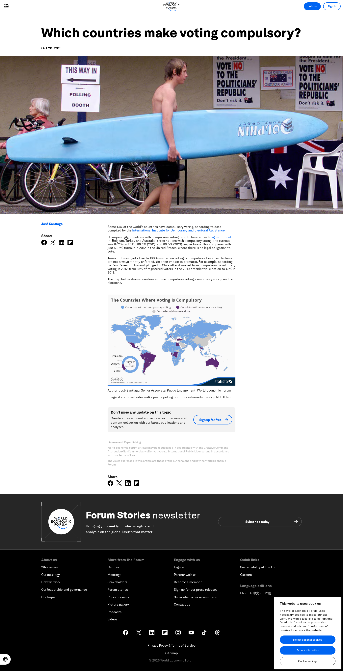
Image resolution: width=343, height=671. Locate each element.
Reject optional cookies (307, 639)
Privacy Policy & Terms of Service (171, 645)
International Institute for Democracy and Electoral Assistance (178, 230)
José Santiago (52, 224)
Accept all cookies (308, 650)
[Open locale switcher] (5, 659)
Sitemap (171, 653)
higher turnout (220, 237)
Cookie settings (307, 661)
